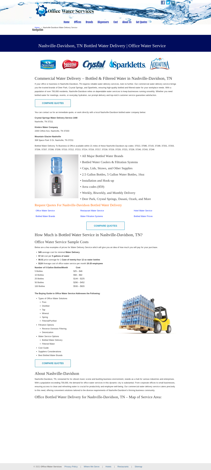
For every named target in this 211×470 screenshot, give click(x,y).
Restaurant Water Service (92, 211)
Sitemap (138, 466)
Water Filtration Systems (91, 216)
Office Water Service (45, 211)
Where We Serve (91, 466)
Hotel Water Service (143, 211)
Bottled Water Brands (45, 216)
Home (37, 27)
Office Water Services (65, 10)
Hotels (108, 466)
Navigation (37, 29)
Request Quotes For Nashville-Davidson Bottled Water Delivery (79, 205)
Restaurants (123, 466)
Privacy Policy (71, 466)
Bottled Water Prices (143, 216)
